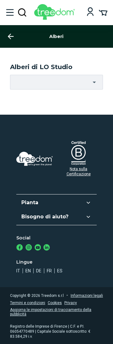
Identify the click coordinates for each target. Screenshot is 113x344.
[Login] (90, 12)
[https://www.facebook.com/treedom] (19, 248)
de (38, 270)
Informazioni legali (87, 295)
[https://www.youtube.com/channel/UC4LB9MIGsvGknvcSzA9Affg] (38, 248)
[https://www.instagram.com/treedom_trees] (28, 248)
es (59, 270)
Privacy (70, 303)
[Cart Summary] (103, 12)
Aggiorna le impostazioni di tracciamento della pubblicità (50, 312)
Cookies (55, 303)
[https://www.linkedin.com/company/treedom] (46, 248)
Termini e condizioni (27, 303)
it (18, 270)
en (28, 270)
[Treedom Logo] (55, 18)
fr (49, 270)
